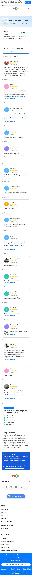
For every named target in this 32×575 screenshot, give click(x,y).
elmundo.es (9, 424)
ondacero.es (10, 422)
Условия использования (17, 572)
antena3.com (10, 418)
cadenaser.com (11, 420)
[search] (28, 8)
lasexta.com (9, 415)
